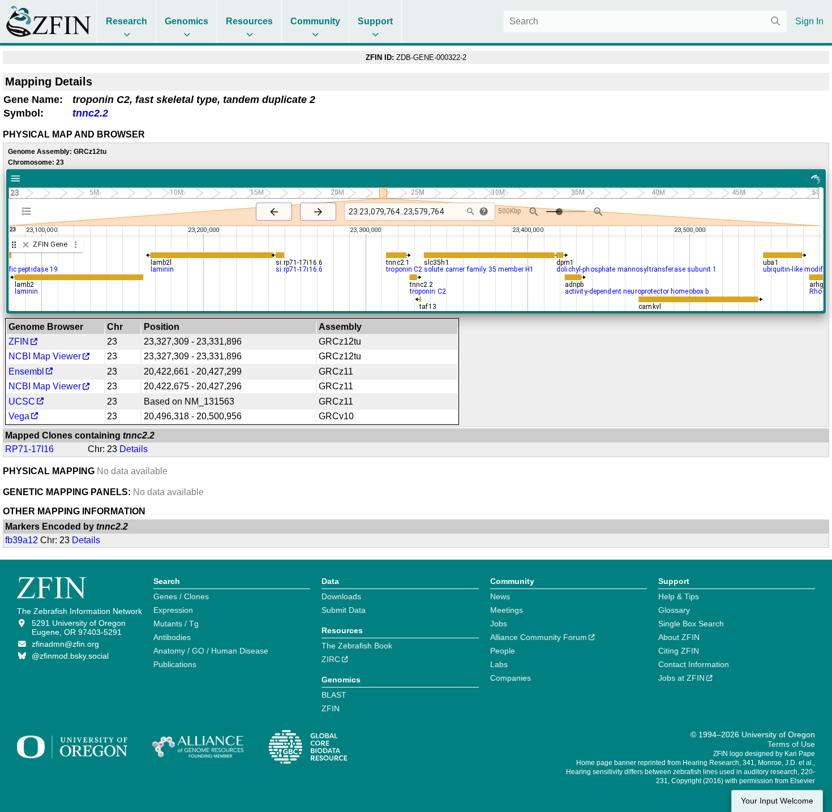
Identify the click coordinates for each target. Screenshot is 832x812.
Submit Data (343, 610)
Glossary (674, 610)
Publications (174, 664)
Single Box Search (691, 623)
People (502, 650)
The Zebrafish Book (356, 645)
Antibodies (172, 637)
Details (133, 449)
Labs (499, 664)
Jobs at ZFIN (681, 677)
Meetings (506, 610)
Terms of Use (791, 744)
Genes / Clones (181, 596)
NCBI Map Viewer (44, 356)
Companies (510, 677)
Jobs (498, 623)
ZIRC (330, 659)
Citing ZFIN (678, 650)
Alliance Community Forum (538, 637)
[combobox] (645, 21)
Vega (18, 416)
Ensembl (26, 371)
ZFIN (18, 341)
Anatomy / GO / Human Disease (210, 650)
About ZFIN (679, 637)
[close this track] (26, 245)
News (500, 596)
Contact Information (693, 664)
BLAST (333, 694)
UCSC (21, 401)
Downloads (341, 596)
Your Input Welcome (777, 801)
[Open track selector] (29, 211)
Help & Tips (678, 596)
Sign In (809, 21)
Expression (173, 610)
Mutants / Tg (176, 623)
